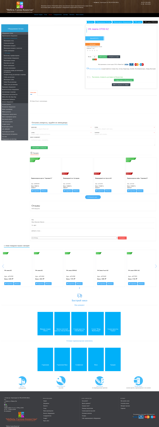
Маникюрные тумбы (9, 79)
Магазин (90, 22)
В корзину (103, 56)
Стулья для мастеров (9, 43)
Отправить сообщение (39, 147)
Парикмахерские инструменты (9, 134)
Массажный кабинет (7, 119)
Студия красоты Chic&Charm (79, 329)
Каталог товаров (38, 14)
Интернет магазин (125, 405)
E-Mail (33, 132)
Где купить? (85, 401)
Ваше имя (34, 127)
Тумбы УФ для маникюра (10, 82)
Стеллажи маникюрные (9, 68)
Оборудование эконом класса (9, 114)
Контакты (72, 14)
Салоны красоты (61, 386)
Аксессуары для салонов (8, 131)
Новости (45, 405)
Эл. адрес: (34, 225)
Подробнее (36, 190)
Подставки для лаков (9, 63)
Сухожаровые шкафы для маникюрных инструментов (13, 71)
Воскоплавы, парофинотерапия (11, 55)
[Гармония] (45, 355)
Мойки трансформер (7, 109)
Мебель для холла (6, 111)
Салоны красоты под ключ (88, 410)
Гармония (45, 365)
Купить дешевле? (86, 403)
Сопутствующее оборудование (11, 58)
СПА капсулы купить (7, 121)
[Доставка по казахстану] (22, 380)
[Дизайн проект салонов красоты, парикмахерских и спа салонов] (138, 380)
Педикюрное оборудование (9, 87)
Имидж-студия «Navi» (45, 329)
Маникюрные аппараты (9, 45)
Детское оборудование (7, 102)
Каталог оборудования (48, 413)
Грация (112, 365)
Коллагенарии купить (7, 126)
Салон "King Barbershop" (96, 329)
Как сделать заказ (125, 401)
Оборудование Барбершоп (8, 99)
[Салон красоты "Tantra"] (113, 319)
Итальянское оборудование (8, 106)
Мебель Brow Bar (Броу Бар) (9, 97)
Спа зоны (4, 136)
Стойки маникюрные (9, 50)
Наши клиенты (79, 14)
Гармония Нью (62, 365)
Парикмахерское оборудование (9, 35)
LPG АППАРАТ (6, 129)
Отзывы (84, 415)
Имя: (33, 219)
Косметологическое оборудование (10, 89)
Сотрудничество (58, 14)
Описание (33, 92)
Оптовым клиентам (87, 413)
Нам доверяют (79, 305)
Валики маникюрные (9, 65)
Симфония (79, 365)
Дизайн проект (138, 386)
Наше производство (48, 410)
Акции (50, 14)
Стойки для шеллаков (9, 77)
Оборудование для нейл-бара (9, 139)
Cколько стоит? (86, 405)
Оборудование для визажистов (9, 94)
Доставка (65, 14)
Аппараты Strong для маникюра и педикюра (15, 74)
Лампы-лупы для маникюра (11, 84)
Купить (45, 190)
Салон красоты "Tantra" (113, 329)
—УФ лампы (7, 53)
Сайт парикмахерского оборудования (91, 418)
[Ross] (96, 355)
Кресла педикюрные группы (9, 116)
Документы (46, 403)
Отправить (122, 238)
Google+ (45, 418)
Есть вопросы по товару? (122, 84)
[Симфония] (79, 355)
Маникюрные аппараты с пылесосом (13, 48)
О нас (45, 14)
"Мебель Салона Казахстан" (21, 419)
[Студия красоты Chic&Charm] (79, 319)
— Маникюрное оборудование (9, 38)
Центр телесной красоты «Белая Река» (62, 329)
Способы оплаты (125, 403)
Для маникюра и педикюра (9, 92)
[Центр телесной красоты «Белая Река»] (62, 319)
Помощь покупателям (87, 408)
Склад (44, 408)
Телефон (97, 132)
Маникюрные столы (9, 40)
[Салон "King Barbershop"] (96, 319)
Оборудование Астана (7, 33)
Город (96, 127)
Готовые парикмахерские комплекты (79, 341)
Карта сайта (46, 420)
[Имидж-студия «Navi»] (45, 319)
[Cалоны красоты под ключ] (61, 380)
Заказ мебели (99, 386)
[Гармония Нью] (62, 355)
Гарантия (123, 408)
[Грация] (113, 355)
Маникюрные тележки (9, 60)
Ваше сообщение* (35, 137)
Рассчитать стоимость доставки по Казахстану (107, 77)
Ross (96, 365)
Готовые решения (6, 104)
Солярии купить (6, 124)
